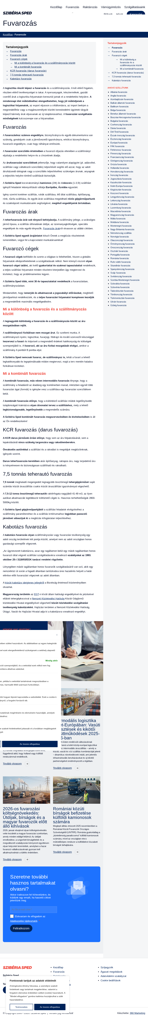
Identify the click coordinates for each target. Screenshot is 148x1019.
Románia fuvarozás (119, 258)
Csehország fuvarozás (121, 124)
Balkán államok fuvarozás (122, 103)
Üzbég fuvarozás (118, 305)
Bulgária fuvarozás (119, 121)
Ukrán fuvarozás (118, 301)
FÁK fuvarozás (117, 146)
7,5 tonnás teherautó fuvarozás (27, 74)
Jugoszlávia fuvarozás (121, 179)
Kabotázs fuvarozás (21, 78)
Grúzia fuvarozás (118, 164)
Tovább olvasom (12, 763)
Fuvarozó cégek (18, 59)
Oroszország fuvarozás (121, 247)
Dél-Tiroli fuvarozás (119, 132)
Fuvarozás (72, 7)
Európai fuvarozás (119, 142)
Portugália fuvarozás (120, 254)
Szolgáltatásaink (134, 7)
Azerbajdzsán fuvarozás (121, 99)
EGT (36, 594)
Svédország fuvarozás (121, 276)
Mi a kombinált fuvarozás (28, 66)
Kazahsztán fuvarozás (121, 182)
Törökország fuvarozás (121, 294)
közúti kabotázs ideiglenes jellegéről (24, 582)
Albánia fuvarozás (118, 92)
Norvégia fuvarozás (119, 236)
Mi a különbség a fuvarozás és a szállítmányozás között (44, 63)
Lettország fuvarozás (120, 200)
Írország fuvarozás (119, 175)
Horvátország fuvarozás (121, 171)
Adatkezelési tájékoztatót (23, 921)
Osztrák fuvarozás (119, 251)
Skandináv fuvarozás (120, 265)
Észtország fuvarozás (120, 139)
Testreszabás (21, 1007)
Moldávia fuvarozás (119, 222)
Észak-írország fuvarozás (122, 135)
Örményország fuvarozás (122, 244)
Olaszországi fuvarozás (121, 240)
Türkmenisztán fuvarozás (122, 298)
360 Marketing (137, 1013)
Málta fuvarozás (118, 218)
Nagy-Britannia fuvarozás (122, 229)
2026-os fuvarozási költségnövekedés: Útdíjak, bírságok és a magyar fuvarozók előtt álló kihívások (25, 817)
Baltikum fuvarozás (119, 106)
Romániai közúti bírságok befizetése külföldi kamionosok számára (72, 815)
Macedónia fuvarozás (120, 211)
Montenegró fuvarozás (121, 226)
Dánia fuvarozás (118, 128)
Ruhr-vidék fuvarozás (120, 262)
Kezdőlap (56, 7)
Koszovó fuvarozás (119, 193)
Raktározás (90, 7)
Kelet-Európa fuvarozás (121, 186)
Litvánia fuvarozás (119, 204)
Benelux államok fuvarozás (123, 113)
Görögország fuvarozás (121, 160)
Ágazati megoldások (111, 971)
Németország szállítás (121, 233)
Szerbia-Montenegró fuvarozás (125, 280)
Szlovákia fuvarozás (120, 283)
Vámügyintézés (111, 7)
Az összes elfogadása (50, 1007)
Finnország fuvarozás (120, 153)
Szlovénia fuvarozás (120, 287)
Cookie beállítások (111, 980)
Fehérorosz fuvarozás (120, 150)
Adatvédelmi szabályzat (113, 976)
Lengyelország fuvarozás (122, 197)
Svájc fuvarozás (118, 273)
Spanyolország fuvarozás (122, 269)
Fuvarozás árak (18, 55)
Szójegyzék (107, 967)
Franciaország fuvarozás (122, 157)
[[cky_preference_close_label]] (57, 635)
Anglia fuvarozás (118, 95)
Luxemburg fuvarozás (120, 207)
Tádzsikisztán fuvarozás (122, 291)
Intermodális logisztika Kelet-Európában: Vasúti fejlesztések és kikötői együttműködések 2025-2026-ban (76, 729)
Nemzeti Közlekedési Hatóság (48, 598)
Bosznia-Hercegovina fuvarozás (125, 117)
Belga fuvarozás (118, 110)
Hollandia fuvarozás (119, 168)
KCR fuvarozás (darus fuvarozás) (28, 70)
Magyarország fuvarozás (122, 215)
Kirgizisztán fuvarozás (120, 189)
